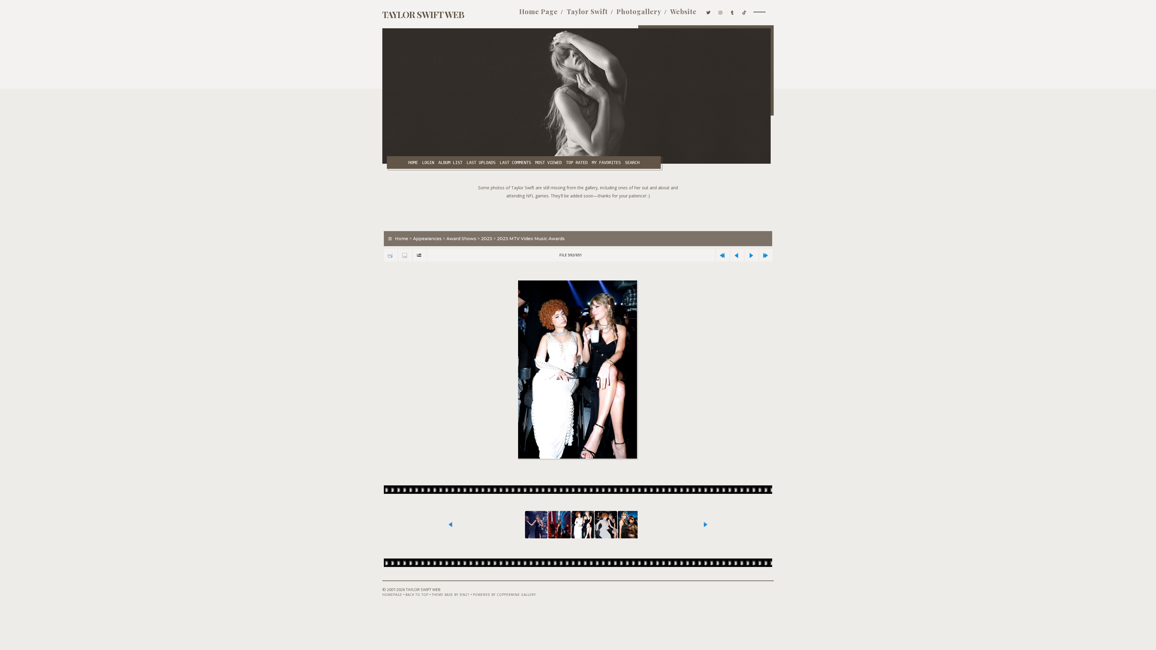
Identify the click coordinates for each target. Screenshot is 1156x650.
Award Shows (461, 238)
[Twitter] (708, 11)
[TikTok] (744, 11)
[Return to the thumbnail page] (390, 255)
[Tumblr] (732, 11)
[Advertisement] (578, 213)
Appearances (427, 238)
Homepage (392, 595)
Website (683, 11)
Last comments (515, 162)
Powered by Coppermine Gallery (504, 595)
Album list (450, 162)
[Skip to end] (765, 255)
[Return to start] (722, 255)
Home (413, 162)
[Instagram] (721, 11)
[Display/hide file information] (405, 255)
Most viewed (548, 162)
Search (632, 162)
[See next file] (751, 255)
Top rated (577, 162)
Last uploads (481, 162)
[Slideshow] (419, 255)
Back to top (417, 595)
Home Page (538, 11)
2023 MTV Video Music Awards (531, 238)
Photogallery (639, 11)
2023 (486, 238)
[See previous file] (737, 255)
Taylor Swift (587, 11)
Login (428, 162)
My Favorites (606, 162)
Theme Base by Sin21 (451, 595)
